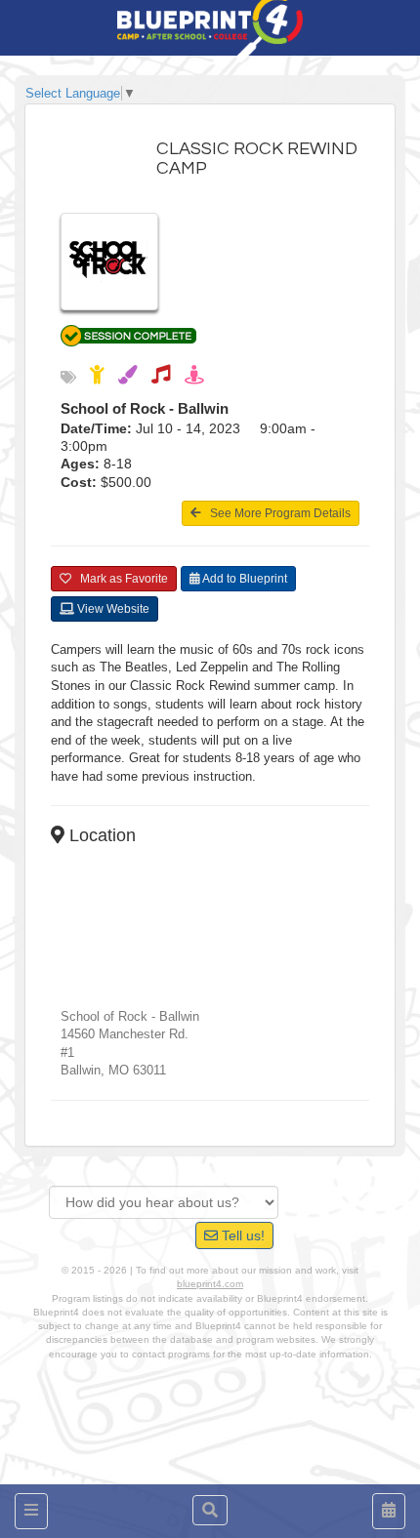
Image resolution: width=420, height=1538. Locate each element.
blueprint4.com (210, 1283)
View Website (111, 609)
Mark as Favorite (119, 579)
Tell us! (241, 1235)
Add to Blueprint (243, 579)
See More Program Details (276, 513)
